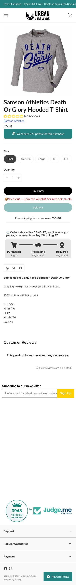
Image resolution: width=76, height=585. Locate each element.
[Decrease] (7, 178)
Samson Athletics (14, 120)
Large (41, 158)
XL (54, 158)
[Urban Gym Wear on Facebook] (5, 568)
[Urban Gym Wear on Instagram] (11, 568)
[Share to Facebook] (20, 268)
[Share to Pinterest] (7, 268)
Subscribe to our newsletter (21, 386)
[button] (14, 116)
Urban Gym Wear (28, 576)
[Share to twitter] (14, 268)
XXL (66, 158)
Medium (26, 158)
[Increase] (18, 178)
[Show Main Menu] (6, 15)
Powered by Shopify (12, 579)
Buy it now (38, 190)
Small (10, 158)
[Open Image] (38, 60)
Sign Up (65, 393)
